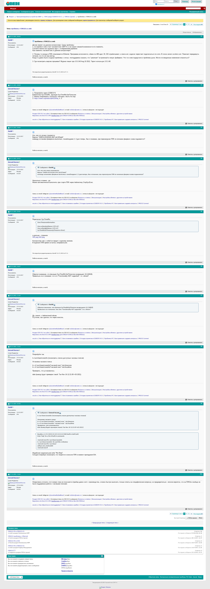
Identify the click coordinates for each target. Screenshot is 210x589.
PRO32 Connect (144, 119)
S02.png (42, 237)
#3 (201, 127)
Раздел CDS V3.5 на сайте (40, 113)
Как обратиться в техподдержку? (50, 119)
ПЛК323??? (12, 550)
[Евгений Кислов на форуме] (16, 94)
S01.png (35, 237)
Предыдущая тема (98, 523)
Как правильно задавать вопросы (126, 119)
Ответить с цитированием (195, 81)
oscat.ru (35, 119)
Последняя (197, 24)
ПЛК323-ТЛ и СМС (14, 541)
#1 (201, 36)
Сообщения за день (27, 11)
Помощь (185, 1)
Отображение (196, 32)
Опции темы (186, 32)
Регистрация (196, 1)
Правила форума (67, 571)
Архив (195, 577)
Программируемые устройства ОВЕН (29, 17)
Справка (72, 11)
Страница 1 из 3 (177, 24)
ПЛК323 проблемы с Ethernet (18, 536)
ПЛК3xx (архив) (70, 17)
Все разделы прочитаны (60, 11)
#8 (201, 346)
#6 (201, 266)
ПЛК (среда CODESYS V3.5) (53, 17)
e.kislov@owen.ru (75, 110)
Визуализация (96, 113)
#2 (201, 85)
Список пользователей (43, 11)
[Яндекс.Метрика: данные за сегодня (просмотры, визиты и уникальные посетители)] (105, 587)
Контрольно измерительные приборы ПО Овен (176, 577)
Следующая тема (112, 523)
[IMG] (63, 563)
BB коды (64, 559)
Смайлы (64, 561)
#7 (201, 295)
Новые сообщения (13, 11)
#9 (201, 403)
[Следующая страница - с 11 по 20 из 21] (191, 24)
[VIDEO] (63, 565)
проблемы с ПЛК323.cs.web (21, 29)
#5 (201, 211)
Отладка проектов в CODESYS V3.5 (91, 119)
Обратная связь (154, 577)
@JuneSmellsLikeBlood (56, 110)
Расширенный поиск (196, 11)
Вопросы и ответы (84, 113)
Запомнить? (160, 4)
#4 (201, 158)
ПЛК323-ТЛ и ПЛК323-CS (16, 531)
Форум (13, 8)
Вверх (200, 518)
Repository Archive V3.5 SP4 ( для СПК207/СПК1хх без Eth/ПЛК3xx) (58, 115)
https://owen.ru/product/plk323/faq (46, 98)
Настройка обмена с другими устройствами (117, 113)
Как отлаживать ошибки (71, 119)
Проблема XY (108, 119)
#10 (201, 474)
